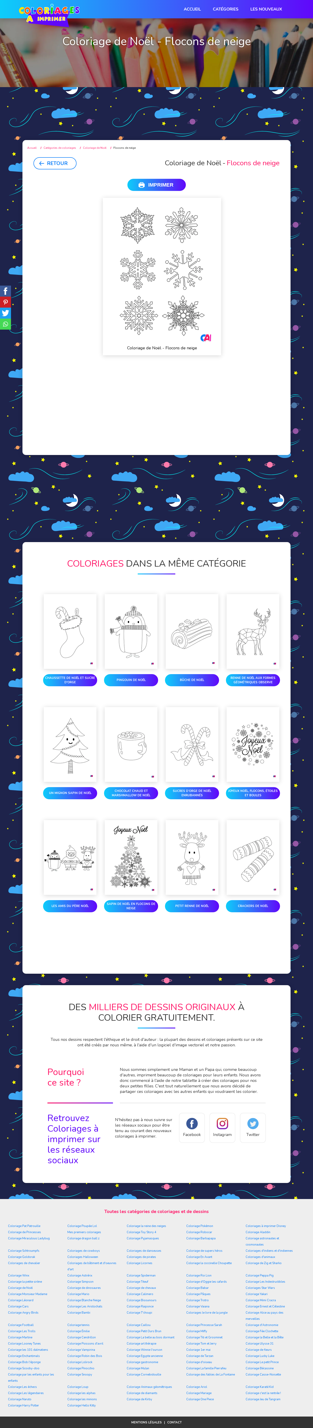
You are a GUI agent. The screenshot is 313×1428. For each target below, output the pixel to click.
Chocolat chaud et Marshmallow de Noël (131, 793)
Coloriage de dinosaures (84, 1288)
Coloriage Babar (197, 1288)
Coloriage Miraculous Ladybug (29, 1238)
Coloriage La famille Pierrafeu (206, 1368)
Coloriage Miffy (196, 1331)
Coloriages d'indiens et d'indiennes (269, 1251)
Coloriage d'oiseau (199, 1362)
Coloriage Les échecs (22, 1387)
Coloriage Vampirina (81, 1350)
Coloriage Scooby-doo (23, 1368)
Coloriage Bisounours (141, 1300)
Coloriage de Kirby (139, 1399)
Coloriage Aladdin (258, 1232)
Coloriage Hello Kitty (81, 1405)
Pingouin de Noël (131, 680)
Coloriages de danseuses (144, 1251)
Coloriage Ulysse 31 (260, 1344)
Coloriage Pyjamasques (143, 1238)
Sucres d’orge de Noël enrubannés (192, 793)
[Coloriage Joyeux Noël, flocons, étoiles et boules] (253, 745)
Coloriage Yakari (257, 1294)
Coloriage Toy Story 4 (141, 1232)
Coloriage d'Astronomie (262, 1325)
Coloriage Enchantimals (24, 1356)
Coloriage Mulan (138, 1368)
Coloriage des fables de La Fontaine (210, 1375)
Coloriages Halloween (82, 1257)
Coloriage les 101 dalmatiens (28, 1350)
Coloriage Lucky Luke (260, 1356)
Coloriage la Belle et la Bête (264, 1337)
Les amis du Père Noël (70, 906)
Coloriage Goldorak (21, 1257)
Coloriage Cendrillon (81, 1337)
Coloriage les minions (82, 1399)
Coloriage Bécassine (260, 1368)
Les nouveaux (266, 9)
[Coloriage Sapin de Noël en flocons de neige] (131, 858)
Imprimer (160, 185)
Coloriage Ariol (196, 1387)
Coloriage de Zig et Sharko (264, 1263)
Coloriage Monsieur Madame (27, 1294)
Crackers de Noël (253, 906)
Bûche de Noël (192, 680)
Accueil (192, 9)
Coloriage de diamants (142, 1393)
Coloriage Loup (77, 1387)
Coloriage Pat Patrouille (24, 1226)
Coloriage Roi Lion (198, 1276)
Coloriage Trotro (197, 1300)
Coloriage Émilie (78, 1331)
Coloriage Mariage (198, 1393)
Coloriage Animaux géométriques (149, 1387)
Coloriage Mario (78, 1294)
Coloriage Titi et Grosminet (204, 1337)
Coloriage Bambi (78, 1313)
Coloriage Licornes (139, 1263)
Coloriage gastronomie (142, 1362)
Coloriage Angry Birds (23, 1313)
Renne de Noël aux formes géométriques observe (253, 680)
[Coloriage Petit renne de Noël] (192, 858)
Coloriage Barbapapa (201, 1238)
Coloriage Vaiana (197, 1306)
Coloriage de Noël (20, 1288)
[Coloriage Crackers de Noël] (253, 858)
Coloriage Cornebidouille (144, 1375)
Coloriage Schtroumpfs (23, 1251)
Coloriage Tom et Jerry (201, 1344)
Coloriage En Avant (199, 1257)
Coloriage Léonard (20, 1300)
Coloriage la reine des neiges (146, 1226)
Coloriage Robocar (199, 1232)
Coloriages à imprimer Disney (266, 1226)
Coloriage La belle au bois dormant (150, 1337)
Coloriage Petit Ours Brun (144, 1331)
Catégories (226, 9)
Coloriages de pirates (141, 1257)
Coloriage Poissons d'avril (85, 1344)
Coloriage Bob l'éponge (24, 1362)
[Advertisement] (156, 96)
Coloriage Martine (20, 1337)
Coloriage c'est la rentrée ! (263, 1393)
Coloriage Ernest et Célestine (265, 1306)
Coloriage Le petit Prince (262, 1362)
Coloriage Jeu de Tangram (263, 1399)
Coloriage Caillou (139, 1325)
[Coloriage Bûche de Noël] (192, 632)
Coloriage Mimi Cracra (261, 1300)
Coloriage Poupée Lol (82, 1226)
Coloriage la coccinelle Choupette (209, 1263)
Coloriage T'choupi (139, 1313)
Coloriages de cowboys (83, 1251)
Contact (174, 1422)
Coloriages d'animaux (260, 1257)
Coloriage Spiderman (141, 1276)
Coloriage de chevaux (141, 1288)
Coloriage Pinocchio (80, 1368)
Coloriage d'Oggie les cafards (206, 1282)
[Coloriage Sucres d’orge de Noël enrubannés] (192, 745)
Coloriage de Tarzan (199, 1356)
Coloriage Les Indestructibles (265, 1282)
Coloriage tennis (78, 1325)
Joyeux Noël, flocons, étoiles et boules (253, 793)
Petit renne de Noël (192, 906)
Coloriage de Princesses (24, 1232)
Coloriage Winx (18, 1276)
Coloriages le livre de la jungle (207, 1313)
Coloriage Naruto (19, 1399)
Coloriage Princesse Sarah (204, 1325)
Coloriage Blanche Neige (84, 1300)
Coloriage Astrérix (79, 1276)
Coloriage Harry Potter (23, 1405)
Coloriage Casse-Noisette (263, 1375)
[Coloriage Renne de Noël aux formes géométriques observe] (253, 632)
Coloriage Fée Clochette (262, 1331)
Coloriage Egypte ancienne (145, 1356)
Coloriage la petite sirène (25, 1282)
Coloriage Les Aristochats (84, 1306)
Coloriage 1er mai (198, 1350)
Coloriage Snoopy (79, 1375)
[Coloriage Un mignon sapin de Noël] (70, 745)
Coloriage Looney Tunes (24, 1344)
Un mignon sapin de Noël (70, 793)
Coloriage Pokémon (199, 1226)
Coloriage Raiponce (140, 1306)
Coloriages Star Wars (260, 1288)
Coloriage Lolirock (79, 1362)
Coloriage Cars (18, 1306)
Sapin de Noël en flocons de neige (131, 906)
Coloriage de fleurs (259, 1350)
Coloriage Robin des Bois (84, 1356)
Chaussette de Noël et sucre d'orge (70, 680)
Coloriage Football (21, 1325)
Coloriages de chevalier (24, 1263)
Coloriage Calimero (140, 1294)
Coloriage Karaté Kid (260, 1387)
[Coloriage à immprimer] (49, 16)
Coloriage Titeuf (137, 1282)
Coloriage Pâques (198, 1294)
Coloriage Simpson (80, 1282)
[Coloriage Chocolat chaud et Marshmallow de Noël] (131, 745)
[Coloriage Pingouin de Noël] (131, 632)
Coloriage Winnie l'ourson (144, 1350)
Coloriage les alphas (81, 1393)
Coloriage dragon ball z (83, 1238)
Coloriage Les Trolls (22, 1331)
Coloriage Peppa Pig (260, 1276)
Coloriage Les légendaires (26, 1393)
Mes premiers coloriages (84, 1232)
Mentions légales (146, 1422)
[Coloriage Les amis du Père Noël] (70, 858)
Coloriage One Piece (200, 1399)
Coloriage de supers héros (204, 1251)
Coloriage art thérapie (141, 1344)
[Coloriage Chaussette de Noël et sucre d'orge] (70, 632)
